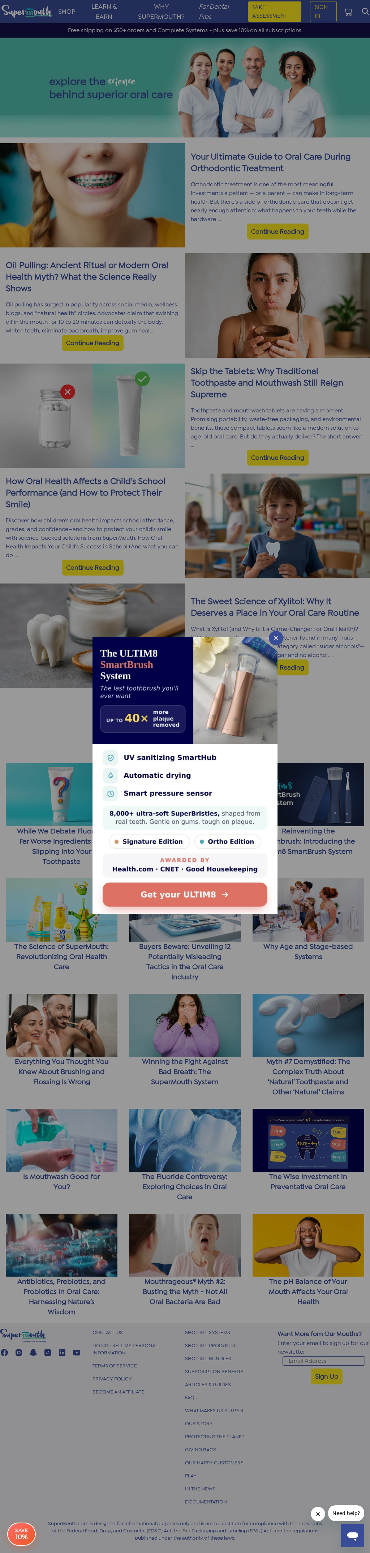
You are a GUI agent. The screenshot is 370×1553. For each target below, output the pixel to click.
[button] (185, 776)
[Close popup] (276, 638)
